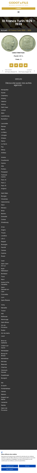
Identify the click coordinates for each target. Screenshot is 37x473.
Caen (2, 261)
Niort (2, 279)
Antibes (3, 153)
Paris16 (3, 247)
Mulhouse (4, 316)
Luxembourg (5, 116)
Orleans (3, 138)
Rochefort (4, 119)
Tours (3, 276)
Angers (3, 230)
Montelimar (4, 358)
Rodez (3, 330)
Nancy (3, 141)
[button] (18, 12)
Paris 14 (3, 180)
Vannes (3, 391)
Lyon (2, 297)
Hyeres (3, 163)
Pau (2, 147)
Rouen (3, 256)
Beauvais (4, 364)
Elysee (3, 92)
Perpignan (4, 172)
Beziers (3, 213)
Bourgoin (4, 378)
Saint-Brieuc (5, 322)
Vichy (3, 305)
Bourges (3, 196)
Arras (3, 227)
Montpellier (4, 90)
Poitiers (3, 169)
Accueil (4, 30)
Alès (2, 166)
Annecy (3, 98)
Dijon (2, 205)
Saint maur (4, 107)
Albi (2, 313)
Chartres (4, 367)
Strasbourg (4, 222)
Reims (3, 129)
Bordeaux (4, 273)
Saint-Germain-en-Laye (5, 289)
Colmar (3, 219)
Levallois (4, 236)
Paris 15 (3, 185)
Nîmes (3, 150)
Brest (2, 210)
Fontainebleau (5, 388)
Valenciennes (5, 202)
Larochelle (4, 123)
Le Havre (4, 144)
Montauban (4, 350)
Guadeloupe (5, 375)
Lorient (3, 110)
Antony (3, 104)
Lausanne (4, 402)
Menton (3, 394)
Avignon (3, 188)
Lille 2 (3, 238)
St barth (3, 385)
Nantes (3, 405)
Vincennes (4, 199)
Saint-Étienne (5, 300)
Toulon (3, 311)
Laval (3, 336)
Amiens (3, 157)
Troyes (3, 233)
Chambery (4, 95)
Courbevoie (5, 160)
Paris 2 (3, 183)
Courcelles (4, 294)
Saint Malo (4, 193)
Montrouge (4, 319)
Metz (2, 113)
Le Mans (4, 132)
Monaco (3, 208)
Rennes (3, 126)
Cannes (3, 250)
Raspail (3, 241)
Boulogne (4, 244)
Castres (3, 253)
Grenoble (4, 216)
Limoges (4, 135)
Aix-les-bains (5, 333)
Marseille (4, 308)
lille (2, 383)
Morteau (4, 361)
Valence (3, 101)
